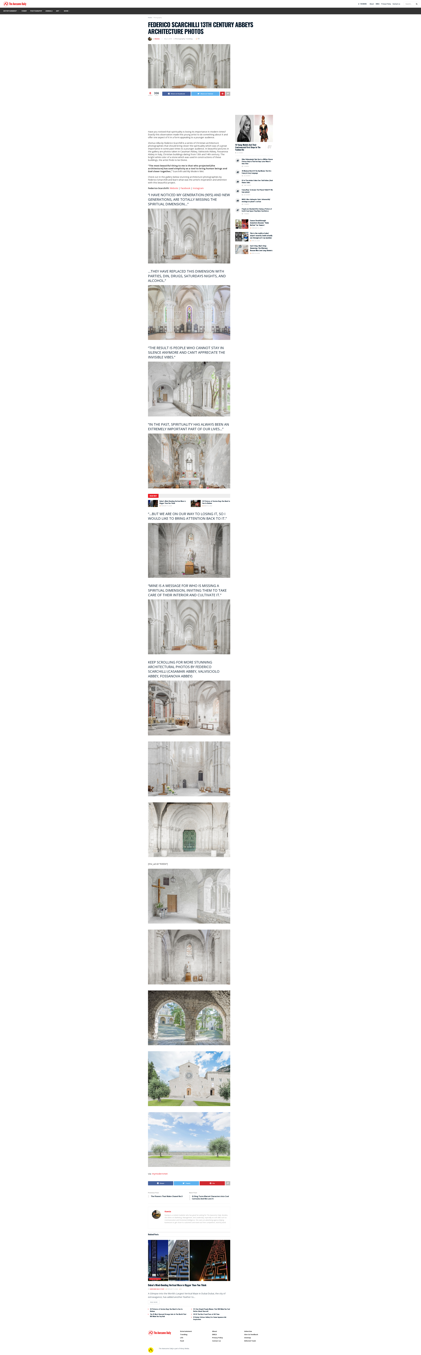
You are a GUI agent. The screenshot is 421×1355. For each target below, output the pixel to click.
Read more (154, 1302)
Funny (24, 11)
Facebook (185, 188)
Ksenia (157, 39)
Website (174, 188)
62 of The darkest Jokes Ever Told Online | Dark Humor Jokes (257, 181)
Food (182, 1341)
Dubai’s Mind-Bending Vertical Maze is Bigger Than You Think (173, 502)
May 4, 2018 (168, 39)
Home (150, 18)
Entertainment (10, 11)
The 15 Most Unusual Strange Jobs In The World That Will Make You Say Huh (168, 1315)
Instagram (198, 188)
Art (57, 11)
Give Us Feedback (251, 1334)
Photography (36, 11)
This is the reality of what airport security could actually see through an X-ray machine (261, 235)
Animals (49, 11)
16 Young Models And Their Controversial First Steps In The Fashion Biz (247, 147)
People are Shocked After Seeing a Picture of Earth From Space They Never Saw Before (257, 210)
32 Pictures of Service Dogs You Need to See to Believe (216, 502)
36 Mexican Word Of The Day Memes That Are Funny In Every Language (256, 172)
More (66, 11)
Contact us (396, 4)
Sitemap (247, 1338)
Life (181, 1338)
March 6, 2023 (207, 506)
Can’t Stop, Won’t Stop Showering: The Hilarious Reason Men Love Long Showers (261, 248)
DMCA (377, 4)
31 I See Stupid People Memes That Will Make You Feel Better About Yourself (211, 1310)
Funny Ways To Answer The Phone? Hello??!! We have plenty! (257, 191)
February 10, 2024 (166, 506)
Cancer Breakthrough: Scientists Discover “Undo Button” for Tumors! (259, 222)
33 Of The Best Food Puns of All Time (206, 1314)
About (372, 4)
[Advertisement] (189, 115)
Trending (189, 39)
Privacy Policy (386, 4)
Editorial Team (250, 1341)
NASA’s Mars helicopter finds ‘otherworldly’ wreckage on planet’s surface (256, 200)
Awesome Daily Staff (157, 1289)
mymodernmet (160, 1173)
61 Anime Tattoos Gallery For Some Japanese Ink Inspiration (209, 1318)
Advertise (248, 1331)
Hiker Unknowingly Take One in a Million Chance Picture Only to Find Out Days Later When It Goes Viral (257, 161)
